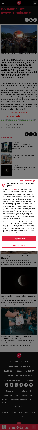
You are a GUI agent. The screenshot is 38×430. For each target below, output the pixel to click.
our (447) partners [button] (11, 189)
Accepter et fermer (19, 239)
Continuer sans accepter (27, 181)
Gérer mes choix (19, 245)
